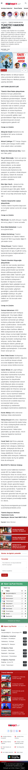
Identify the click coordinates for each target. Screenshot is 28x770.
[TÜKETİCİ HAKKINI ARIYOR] (14, 60)
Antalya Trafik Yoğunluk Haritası (19, 742)
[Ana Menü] (1, 3)
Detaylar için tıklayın (14, 620)
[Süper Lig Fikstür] (26, 626)
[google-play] (14, 757)
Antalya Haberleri (6, 8)
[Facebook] (8, 731)
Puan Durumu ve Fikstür (6, 747)
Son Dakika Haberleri (8, 752)
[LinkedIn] (17, 731)
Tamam (22, 768)
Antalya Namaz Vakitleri (6, 742)
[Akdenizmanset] (13, 3)
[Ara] (25, 3)
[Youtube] (19, 731)
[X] (11, 731)
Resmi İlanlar (18, 8)
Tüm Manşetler (20, 747)
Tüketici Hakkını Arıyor (15, 22)
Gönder (4, 575)
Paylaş (4, 70)
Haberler (3, 22)
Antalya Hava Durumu (19, 737)
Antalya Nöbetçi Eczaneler (6, 737)
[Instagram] (14, 731)
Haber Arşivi (20, 752)
